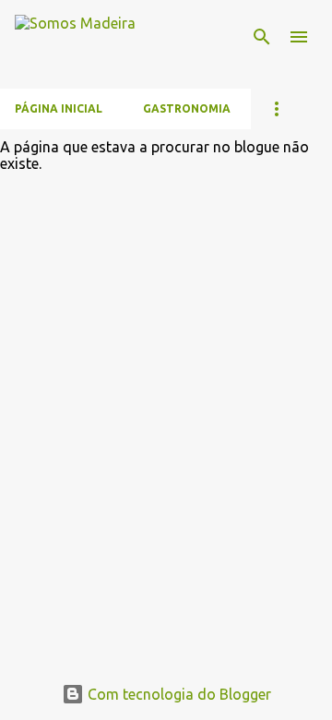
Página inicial (58, 108)
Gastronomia (187, 108)
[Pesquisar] (262, 37)
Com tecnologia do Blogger (177, 694)
